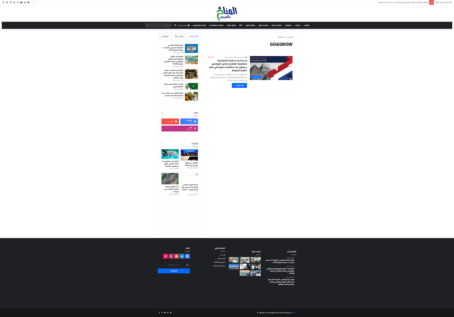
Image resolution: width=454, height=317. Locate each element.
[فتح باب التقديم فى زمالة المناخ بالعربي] (191, 86)
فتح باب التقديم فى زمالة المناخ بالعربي (173, 85)
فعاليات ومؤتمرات (216, 25)
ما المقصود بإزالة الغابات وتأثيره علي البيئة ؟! (171, 189)
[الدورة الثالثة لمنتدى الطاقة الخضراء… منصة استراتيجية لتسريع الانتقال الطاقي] (256, 273)
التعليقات (165, 36)
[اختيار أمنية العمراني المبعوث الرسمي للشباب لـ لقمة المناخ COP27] (191, 48)
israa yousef (241, 57)
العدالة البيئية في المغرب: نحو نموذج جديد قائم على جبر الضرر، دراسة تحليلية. (403, 2)
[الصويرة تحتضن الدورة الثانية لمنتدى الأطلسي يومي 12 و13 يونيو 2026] (245, 266)
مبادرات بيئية (263, 25)
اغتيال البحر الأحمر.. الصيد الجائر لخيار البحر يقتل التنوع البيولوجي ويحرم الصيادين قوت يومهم (173, 74)
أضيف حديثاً (179, 36)
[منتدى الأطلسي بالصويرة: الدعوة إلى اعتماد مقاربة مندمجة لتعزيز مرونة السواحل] (256, 266)
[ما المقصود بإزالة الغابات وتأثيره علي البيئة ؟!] (170, 178)
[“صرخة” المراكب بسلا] (234, 266)
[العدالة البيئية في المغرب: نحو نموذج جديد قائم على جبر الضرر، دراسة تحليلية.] (245, 260)
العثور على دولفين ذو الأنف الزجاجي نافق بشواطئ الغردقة (170, 164)
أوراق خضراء (231, 25)
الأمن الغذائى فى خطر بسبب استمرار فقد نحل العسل (172, 94)
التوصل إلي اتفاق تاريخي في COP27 (191, 164)
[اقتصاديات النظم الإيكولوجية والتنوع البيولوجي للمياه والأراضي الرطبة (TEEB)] (191, 59)
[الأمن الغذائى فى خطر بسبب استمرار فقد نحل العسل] (191, 96)
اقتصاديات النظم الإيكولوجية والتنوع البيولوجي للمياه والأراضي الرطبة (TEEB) (173, 60)
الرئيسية (288, 37)
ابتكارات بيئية (277, 25)
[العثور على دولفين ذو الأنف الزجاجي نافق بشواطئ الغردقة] (170, 154)
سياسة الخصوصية (219, 265)
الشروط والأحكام (219, 262)
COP (240, 25)
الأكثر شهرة (194, 36)
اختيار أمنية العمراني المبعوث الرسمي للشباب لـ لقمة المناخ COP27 (172, 48)
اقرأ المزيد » (239, 85)
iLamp (294, 312)
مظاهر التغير (250, 25)
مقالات (306, 25)
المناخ (298, 25)
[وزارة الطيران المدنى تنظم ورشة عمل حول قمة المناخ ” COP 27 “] (189, 177)
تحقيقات (288, 25)
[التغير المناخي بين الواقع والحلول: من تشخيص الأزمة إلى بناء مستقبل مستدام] (234, 260)
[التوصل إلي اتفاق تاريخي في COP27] (189, 155)
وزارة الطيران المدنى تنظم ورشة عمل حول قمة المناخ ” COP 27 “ (189, 188)
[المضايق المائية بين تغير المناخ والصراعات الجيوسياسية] (245, 273)
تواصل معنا (221, 258)
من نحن (222, 254)
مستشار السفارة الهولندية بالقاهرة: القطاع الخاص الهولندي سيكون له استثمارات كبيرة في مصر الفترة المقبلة (228, 65)
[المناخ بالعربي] (227, 13)
